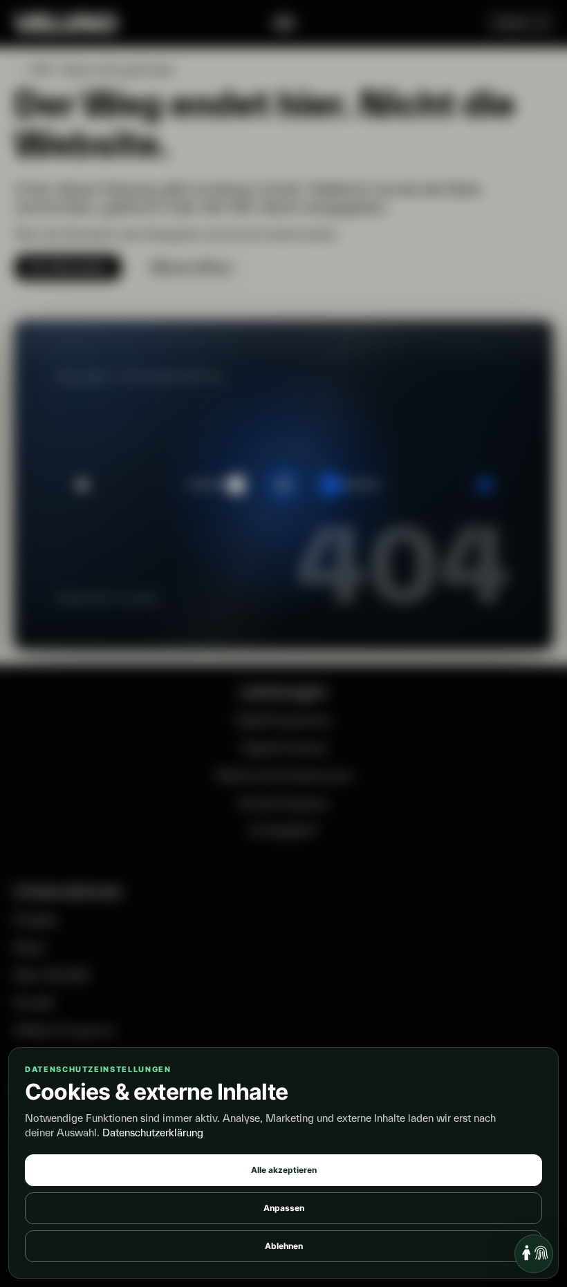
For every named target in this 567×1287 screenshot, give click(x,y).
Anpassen (283, 1208)
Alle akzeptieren (284, 1170)
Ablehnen (284, 1246)
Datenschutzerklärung (152, 1132)
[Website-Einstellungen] (533, 1253)
